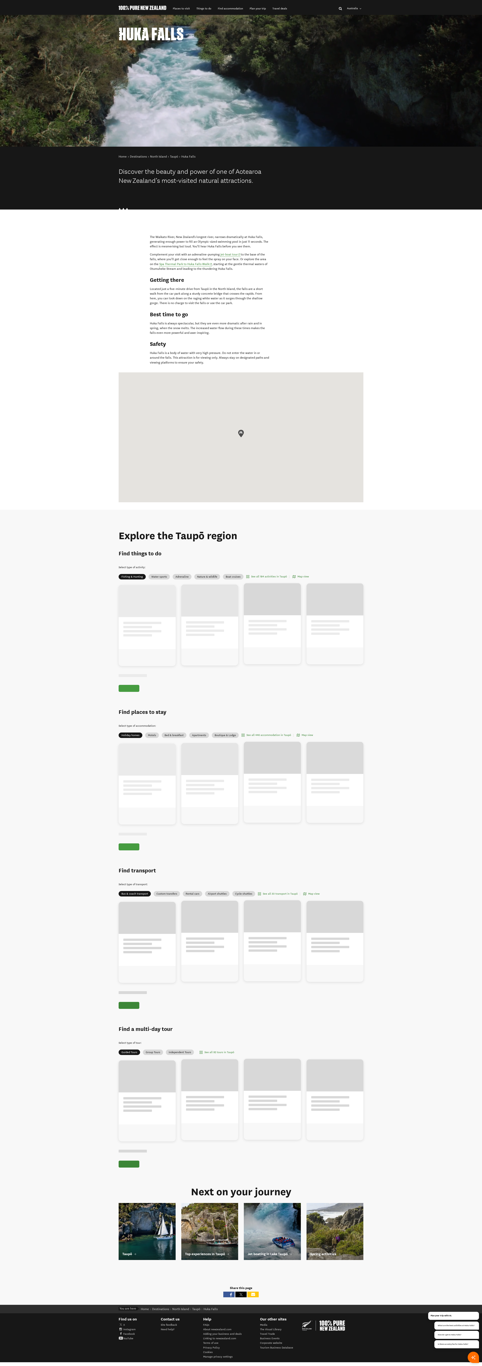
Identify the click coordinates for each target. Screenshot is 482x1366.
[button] (181, 8)
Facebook (129, 1351)
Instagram (129, 1346)
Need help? (167, 1346)
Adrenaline (182, 576)
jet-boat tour (230, 254)
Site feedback (169, 1342)
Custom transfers (166, 902)
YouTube (128, 1355)
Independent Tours (180, 1065)
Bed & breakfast (174, 739)
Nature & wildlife (207, 576)
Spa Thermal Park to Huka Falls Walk (185, 264)
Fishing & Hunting (132, 576)
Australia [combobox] (353, 8)
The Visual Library (270, 1346)
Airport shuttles (217, 902)
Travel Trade (267, 1351)
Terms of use (210, 1360)
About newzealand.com (217, 1346)
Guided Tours (129, 1065)
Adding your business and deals (222, 1351)
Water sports (159, 576)
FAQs (206, 1342)
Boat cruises (233, 576)
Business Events (270, 1355)
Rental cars (192, 902)
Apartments (199, 739)
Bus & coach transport (134, 902)
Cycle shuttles (243, 902)
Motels (152, 739)
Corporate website (271, 1360)
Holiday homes (130, 739)
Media (263, 1342)
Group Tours (153, 1065)
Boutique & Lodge (225, 739)
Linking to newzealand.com (219, 1355)
